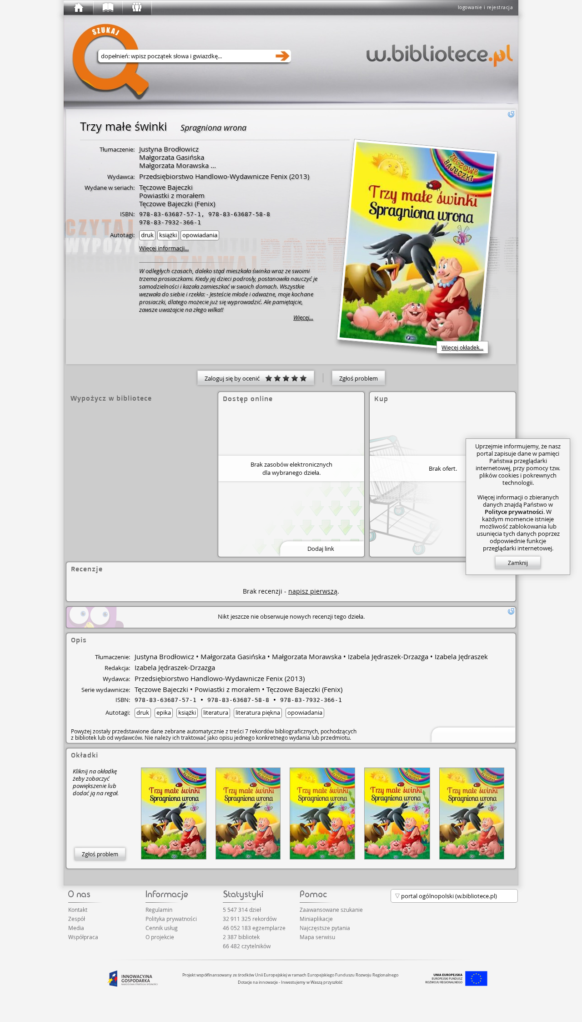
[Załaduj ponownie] (511, 114)
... (212, 165)
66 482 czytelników (247, 946)
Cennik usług (162, 927)
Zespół (76, 918)
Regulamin (159, 909)
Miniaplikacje (316, 918)
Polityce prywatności (514, 512)
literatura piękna (258, 712)
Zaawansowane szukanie (331, 909)
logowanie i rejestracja (485, 7)
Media (76, 927)
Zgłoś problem (358, 378)
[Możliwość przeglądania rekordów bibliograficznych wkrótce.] (472, 734)
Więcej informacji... (164, 248)
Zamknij (518, 562)
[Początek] (78, 7)
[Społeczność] (136, 7)
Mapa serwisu (317, 937)
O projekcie (160, 937)
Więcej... (303, 317)
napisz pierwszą (312, 591)
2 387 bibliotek (241, 937)
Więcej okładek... (462, 347)
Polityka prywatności (171, 918)
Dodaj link (320, 548)
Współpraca (83, 937)
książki (168, 235)
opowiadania (199, 235)
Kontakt (77, 909)
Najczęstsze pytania (325, 927)
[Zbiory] (107, 7)
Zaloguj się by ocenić (235, 378)
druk (147, 235)
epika (163, 712)
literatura (215, 712)
